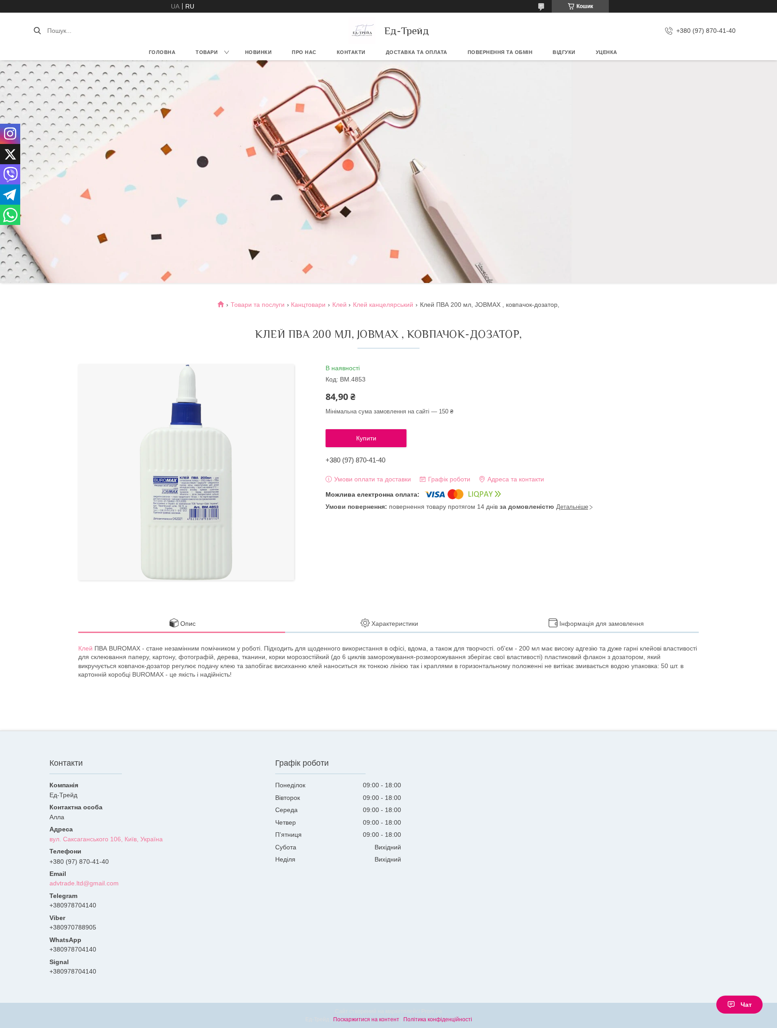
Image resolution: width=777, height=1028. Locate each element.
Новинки (258, 52)
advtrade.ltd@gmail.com (84, 883)
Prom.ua (431, 1011)
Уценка (606, 52)
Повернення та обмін (500, 52)
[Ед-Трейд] (361, 30)
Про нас (304, 52)
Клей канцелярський (383, 304)
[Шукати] (37, 30)
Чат (746, 1004)
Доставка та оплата (416, 52)
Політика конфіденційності (437, 1019)
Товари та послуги (258, 304)
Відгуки (564, 52)
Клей (339, 304)
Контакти (351, 52)
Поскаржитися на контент (366, 1019)
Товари (207, 52)
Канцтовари (308, 304)
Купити (366, 438)
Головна (162, 52)
